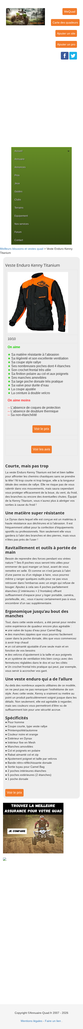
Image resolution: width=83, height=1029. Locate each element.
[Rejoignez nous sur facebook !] (64, 55)
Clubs (18, 199)
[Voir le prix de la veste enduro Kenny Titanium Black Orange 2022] (38, 302)
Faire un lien (53, 1021)
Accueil (19, 151)
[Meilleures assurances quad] (33, 827)
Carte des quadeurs (65, 22)
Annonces (20, 167)
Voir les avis (41, 449)
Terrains (19, 207)
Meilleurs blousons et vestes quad (21, 248)
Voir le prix (41, 429)
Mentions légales (31, 1021)
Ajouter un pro (66, 44)
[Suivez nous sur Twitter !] (73, 55)
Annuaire (20, 159)
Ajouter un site (66, 33)
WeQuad (69, 11)
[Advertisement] (41, 103)
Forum (18, 232)
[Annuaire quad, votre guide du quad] (25, 14)
